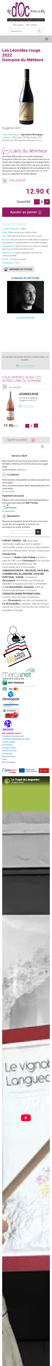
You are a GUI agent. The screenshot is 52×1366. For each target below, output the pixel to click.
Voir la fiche (27, 406)
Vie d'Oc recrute (9, 750)
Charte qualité (8, 742)
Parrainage (7, 753)
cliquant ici (21, 470)
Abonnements (8, 756)
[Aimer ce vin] (4, 180)
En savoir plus (8, 491)
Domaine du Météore (25, 278)
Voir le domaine (26, 365)
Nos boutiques (8, 762)
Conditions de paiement (13, 736)
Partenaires (7, 745)
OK (38, 532)
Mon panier (18, 25)
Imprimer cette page (20, 269)
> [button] (42, 446)
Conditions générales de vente (16, 739)
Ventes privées (9, 748)
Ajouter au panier (24, 212)
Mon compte (31, 25)
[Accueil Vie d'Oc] (26, 11)
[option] (26, 413)
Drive (4, 759)
